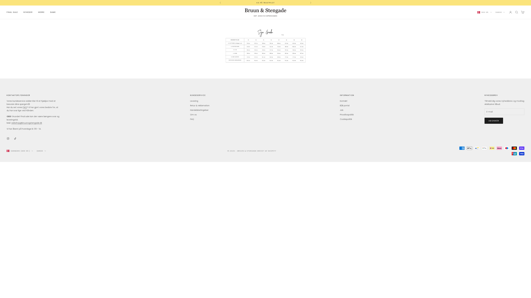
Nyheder (28, 12)
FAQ (25, 107)
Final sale (12, 12)
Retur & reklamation (199, 105)
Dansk (499, 12)
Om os (193, 114)
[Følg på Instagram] (8, 138)
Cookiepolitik (346, 119)
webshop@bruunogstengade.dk (26, 123)
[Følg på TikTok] (15, 138)
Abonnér (494, 120)
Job (341, 110)
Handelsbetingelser (199, 110)
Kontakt (343, 101)
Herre (41, 12)
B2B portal (344, 105)
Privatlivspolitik (347, 114)
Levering (194, 101)
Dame (53, 12)
